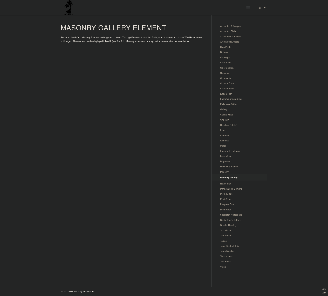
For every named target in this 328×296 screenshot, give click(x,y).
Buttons (224, 52)
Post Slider (225, 199)
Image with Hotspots (230, 151)
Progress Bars (227, 204)
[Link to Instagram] (259, 7)
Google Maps (226, 114)
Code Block (226, 62)
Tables (223, 240)
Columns (224, 72)
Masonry (224, 171)
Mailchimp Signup (229, 166)
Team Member (227, 251)
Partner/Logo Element (231, 188)
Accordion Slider (228, 31)
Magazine (225, 161)
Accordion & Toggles (230, 26)
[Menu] (248, 7)
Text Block (225, 261)
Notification (225, 183)
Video (223, 266)
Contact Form (227, 83)
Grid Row (224, 119)
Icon (222, 130)
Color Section (227, 67)
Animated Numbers (229, 41)
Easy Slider (226, 93)
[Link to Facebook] (264, 7)
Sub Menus (225, 230)
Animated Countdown (230, 36)
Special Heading (228, 225)
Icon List (224, 140)
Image (223, 145)
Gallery (223, 109)
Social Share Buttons (230, 220)
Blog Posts (225, 47)
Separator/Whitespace (231, 214)
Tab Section (226, 235)
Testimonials (226, 256)
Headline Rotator (228, 125)
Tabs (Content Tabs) (230, 245)
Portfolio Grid (226, 194)
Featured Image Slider (231, 98)
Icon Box (224, 135)
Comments (225, 78)
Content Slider (227, 88)
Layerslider (225, 156)
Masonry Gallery (228, 177)
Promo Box (225, 209)
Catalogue (225, 57)
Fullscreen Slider (228, 104)
